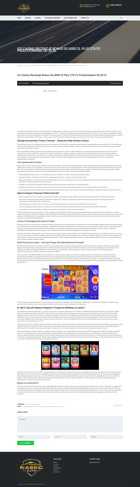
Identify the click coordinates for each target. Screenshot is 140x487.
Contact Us (85, 18)
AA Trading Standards (52, 18)
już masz (51, 386)
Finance (38, 18)
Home (19, 18)
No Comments (116, 83)
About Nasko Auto (70, 18)
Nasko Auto (30, 484)
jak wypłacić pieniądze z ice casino (54, 406)
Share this (118, 405)
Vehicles (28, 18)
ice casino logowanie (38, 406)
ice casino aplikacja (26, 406)
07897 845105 (115, 5)
